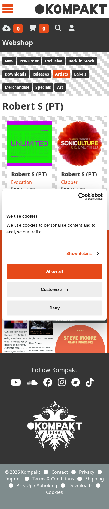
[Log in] (72, 27)
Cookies (54, 492)
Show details (79, 253)
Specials (43, 87)
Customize (51, 289)
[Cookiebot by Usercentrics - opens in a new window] (78, 196)
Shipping (94, 479)
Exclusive (53, 61)
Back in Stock (81, 61)
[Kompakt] (71, 9)
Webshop (17, 42)
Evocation (21, 182)
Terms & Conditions (53, 479)
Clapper (69, 182)
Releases (40, 74)
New (9, 61)
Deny (54, 307)
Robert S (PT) (29, 174)
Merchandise (17, 87)
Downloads (15, 74)
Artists (61, 74)
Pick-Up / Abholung (36, 485)
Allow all (54, 271)
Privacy (86, 472)
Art (60, 87)
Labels (80, 74)
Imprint (13, 479)
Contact (59, 472)
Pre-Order (29, 61)
